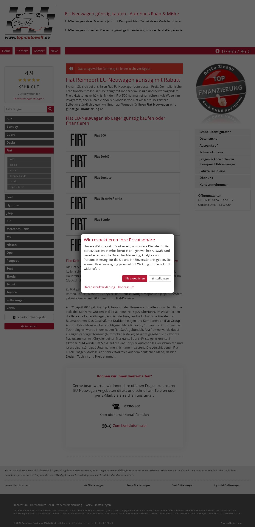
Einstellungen (160, 278)
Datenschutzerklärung (99, 287)
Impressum (126, 287)
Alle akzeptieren (135, 278)
